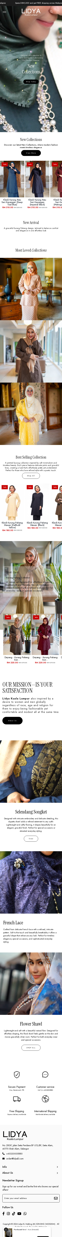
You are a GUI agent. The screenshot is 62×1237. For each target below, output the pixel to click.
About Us (7, 1173)
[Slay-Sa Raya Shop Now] (31, 351)
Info (4, 1167)
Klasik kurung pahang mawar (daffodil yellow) (12, 525)
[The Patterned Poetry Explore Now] (31, 414)
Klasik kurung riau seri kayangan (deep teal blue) (12, 202)
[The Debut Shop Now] (31, 289)
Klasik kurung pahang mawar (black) (37, 524)
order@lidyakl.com (15, 1158)
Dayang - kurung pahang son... (17, 658)
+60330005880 (14, 1153)
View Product (43, 1230)
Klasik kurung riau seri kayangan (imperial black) (37, 202)
